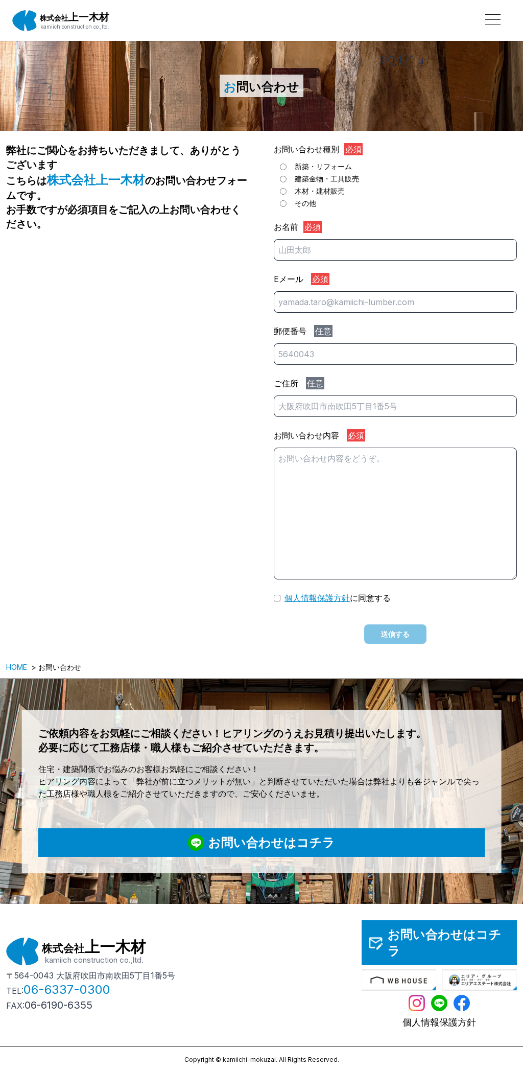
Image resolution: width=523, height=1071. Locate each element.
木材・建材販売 (320, 191)
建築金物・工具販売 (327, 178)
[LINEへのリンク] (439, 1003)
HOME (16, 667)
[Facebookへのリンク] (462, 1003)
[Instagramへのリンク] (417, 1003)
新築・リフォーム (323, 166)
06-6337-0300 (66, 989)
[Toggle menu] (492, 19)
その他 (305, 203)
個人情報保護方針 (317, 598)
